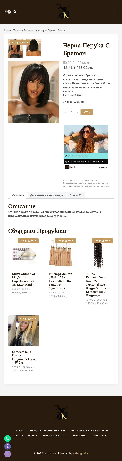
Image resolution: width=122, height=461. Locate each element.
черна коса (89, 186)
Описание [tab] (18, 195)
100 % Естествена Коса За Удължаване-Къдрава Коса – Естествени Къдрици (97, 284)
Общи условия (26, 435)
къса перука (78, 183)
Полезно (79, 435)
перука (88, 183)
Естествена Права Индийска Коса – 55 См (23, 357)
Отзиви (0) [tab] (76, 195)
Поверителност (55, 435)
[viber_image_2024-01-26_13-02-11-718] (15, 48)
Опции (53, 305)
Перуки (93, 180)
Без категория (82, 180)
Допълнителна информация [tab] (46, 195)
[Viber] (7, 446)
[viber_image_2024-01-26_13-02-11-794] (33, 47)
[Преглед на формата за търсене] (15, 12)
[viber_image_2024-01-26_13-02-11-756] (33, 92)
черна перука (102, 186)
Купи (87, 112)
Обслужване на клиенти (89, 430)
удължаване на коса (73, 186)
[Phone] (7, 438)
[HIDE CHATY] (7, 454)
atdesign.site (80, 453)
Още (14, 301)
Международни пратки (47, 430)
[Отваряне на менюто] (117, 12)
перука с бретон (101, 183)
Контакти (99, 435)
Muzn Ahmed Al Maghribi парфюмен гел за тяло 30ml (23, 279)
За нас (19, 430)
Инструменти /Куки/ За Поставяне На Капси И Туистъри (60, 281)
